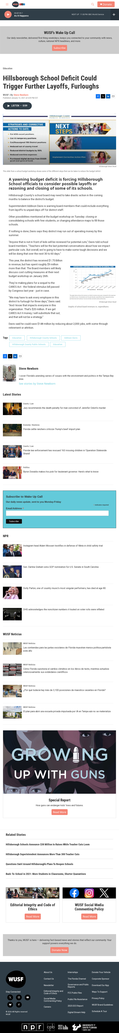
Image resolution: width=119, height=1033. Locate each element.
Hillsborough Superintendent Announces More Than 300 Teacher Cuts (42, 854)
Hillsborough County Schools (43, 338)
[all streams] (114, 14)
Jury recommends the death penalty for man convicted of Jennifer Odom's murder (64, 408)
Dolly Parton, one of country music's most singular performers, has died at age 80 (64, 588)
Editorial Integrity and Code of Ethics (32, 907)
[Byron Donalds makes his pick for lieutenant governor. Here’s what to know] (12, 472)
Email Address (15, 508)
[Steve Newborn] (9, 373)
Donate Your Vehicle (101, 972)
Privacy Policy (98, 998)
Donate (107, 4)
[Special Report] (59, 762)
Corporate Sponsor (100, 979)
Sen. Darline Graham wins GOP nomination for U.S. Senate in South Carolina (61, 567)
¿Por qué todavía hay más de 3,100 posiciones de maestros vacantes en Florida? (64, 690)
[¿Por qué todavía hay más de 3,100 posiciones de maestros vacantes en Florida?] (12, 691)
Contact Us (49, 979)
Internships (73, 972)
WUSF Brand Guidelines (102, 1005)
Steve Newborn (21, 94)
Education (7, 68)
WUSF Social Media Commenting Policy (89, 907)
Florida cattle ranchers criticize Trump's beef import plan (51, 429)
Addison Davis (70, 338)
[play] (8, 14)
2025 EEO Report (75, 1006)
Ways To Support (99, 992)
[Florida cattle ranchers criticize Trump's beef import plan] (12, 430)
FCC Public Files (75, 993)
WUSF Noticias (29, 643)
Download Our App (100, 985)
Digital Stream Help (76, 1012)
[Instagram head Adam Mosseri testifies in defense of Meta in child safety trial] (12, 550)
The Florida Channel (77, 979)
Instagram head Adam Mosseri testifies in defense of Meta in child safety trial (63, 545)
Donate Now (59, 950)
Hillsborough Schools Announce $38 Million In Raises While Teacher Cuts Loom (48, 844)
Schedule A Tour (99, 1011)
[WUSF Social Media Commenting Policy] (89, 893)
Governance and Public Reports (78, 986)
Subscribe (60, 48)
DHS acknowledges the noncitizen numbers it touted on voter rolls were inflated (63, 609)
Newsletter (49, 985)
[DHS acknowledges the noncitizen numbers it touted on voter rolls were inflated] (12, 614)
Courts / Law (28, 404)
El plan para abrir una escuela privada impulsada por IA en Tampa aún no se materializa (67, 711)
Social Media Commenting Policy (53, 1000)
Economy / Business (31, 425)
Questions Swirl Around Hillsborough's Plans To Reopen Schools (39, 864)
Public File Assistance (77, 999)
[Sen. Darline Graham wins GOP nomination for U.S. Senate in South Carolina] (12, 571)
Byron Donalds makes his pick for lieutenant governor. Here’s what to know (61, 471)
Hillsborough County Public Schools (29, 344)
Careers (47, 1007)
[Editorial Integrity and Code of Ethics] (32, 893)
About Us (48, 972)
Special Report (59, 800)
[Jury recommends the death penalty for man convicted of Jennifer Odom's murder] (12, 409)
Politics (26, 467)
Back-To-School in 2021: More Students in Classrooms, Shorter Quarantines (46, 873)
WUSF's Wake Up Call (59, 33)
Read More (59, 812)
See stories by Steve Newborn (37, 383)
